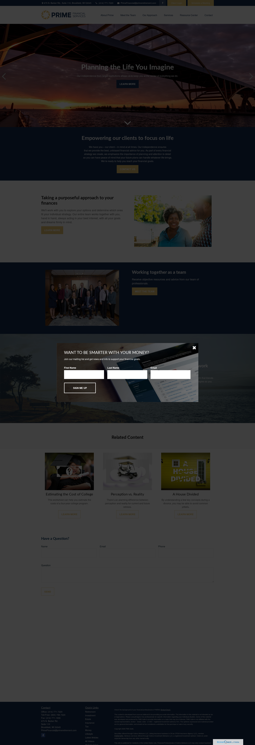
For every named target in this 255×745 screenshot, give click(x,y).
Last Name (113, 367)
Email (154, 367)
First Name (70, 367)
